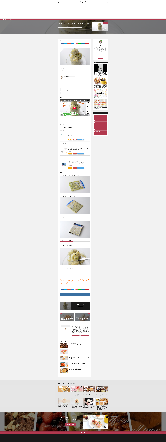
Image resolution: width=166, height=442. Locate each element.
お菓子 (96, 118)
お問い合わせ (99, 436)
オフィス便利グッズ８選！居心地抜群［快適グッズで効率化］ (100, 108)
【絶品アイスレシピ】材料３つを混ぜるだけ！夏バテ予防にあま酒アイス (77, 395)
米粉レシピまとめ (85, 280)
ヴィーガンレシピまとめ (76, 277)
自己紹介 (96, 127)
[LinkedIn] (83, 43)
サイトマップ (96, 129)
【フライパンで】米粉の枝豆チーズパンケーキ (77, 369)
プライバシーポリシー (98, 131)
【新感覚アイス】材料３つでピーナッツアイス (64, 395)
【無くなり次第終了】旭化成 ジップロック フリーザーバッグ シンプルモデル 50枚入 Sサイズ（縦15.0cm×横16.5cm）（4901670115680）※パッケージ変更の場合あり (78, 162)
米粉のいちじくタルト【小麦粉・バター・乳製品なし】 (78, 350)
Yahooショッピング (81, 139)
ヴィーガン (76, 27)
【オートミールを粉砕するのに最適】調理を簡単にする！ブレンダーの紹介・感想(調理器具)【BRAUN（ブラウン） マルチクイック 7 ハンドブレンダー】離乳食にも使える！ (100, 74)
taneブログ (83, 2)
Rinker (71, 151)
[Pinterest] (87, 43)
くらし (79, 436)
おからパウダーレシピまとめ (65, 280)
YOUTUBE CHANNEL (70, 424)
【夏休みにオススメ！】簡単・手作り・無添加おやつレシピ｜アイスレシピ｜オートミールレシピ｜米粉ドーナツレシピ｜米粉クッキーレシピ (101, 408)
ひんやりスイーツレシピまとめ (65, 277)
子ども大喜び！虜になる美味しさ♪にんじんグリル (77, 363)
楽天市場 (75, 139)
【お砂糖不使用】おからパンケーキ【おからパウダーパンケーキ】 (79, 358)
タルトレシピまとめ (64, 283)
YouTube (96, 122)
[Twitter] (65, 43)
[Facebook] (62, 43)
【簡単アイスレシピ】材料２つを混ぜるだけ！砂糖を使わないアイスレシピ (89, 407)
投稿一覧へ (80, 335)
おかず (96, 120)
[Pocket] (76, 43)
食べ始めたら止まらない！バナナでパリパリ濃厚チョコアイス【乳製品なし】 (89, 395)
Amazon (70, 139)
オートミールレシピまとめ (76, 280)
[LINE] (79, 43)
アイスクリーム (73, 27)
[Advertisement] (83, 12)
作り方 (62, 92)
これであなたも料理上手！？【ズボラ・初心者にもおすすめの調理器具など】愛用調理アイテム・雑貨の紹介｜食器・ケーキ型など (100, 86)
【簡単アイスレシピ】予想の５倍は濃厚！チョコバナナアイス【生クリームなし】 (101, 395)
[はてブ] (72, 43)
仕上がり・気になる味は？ (65, 93)
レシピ (70, 27)
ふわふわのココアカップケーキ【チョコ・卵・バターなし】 (78, 345)
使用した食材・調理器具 (64, 90)
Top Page (66, 436)
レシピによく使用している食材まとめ (99, 97)
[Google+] (69, 43)
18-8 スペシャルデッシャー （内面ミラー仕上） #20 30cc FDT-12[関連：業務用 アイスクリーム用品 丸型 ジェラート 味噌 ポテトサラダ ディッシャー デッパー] (78, 148)
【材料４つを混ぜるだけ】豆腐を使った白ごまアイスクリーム (77, 407)
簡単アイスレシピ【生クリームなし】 (63, 406)
